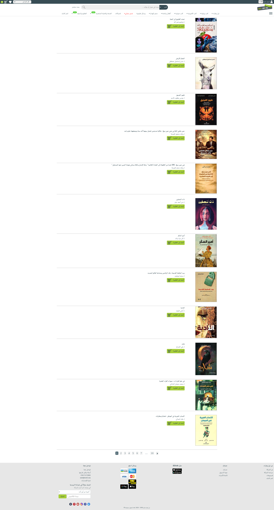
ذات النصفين (180, 199)
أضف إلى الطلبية (178, 26)
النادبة (183, 308)
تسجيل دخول (267, 2)
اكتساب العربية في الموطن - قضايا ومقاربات (170, 416)
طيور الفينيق (180, 95)
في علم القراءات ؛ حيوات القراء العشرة (172, 381)
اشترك (62, 496)
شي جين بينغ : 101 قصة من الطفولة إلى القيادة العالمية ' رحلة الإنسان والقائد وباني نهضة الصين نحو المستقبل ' (148, 165)
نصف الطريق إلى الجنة (177, 19)
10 (152, 453)
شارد (183, 344)
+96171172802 (85, 475)
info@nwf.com (85, 478)
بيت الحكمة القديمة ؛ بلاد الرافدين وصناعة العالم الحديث (166, 273)
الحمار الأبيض (180, 58)
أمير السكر (181, 235)
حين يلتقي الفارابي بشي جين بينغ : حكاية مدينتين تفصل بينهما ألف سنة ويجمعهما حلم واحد (154, 131)
